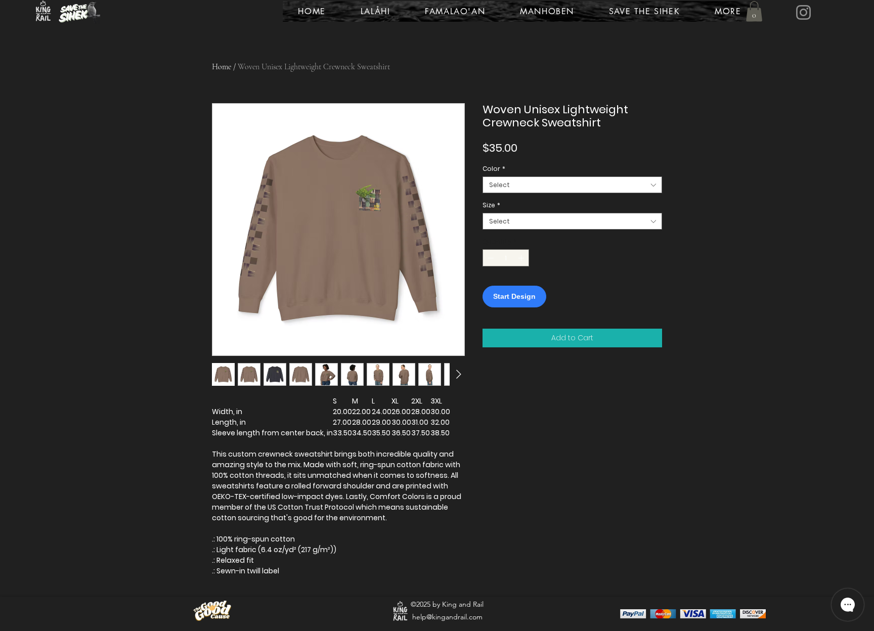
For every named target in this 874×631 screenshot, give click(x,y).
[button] (754, 11)
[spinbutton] (505, 258)
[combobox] (572, 184)
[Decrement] (489, 258)
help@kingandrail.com (447, 616)
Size (491, 205)
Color (494, 168)
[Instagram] (803, 12)
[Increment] (522, 258)
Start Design (514, 296)
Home (221, 67)
